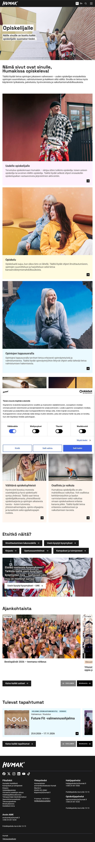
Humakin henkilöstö (10, 783)
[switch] (35, 431)
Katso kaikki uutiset (15, 683)
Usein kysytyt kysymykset (59, 543)
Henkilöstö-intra (8, 806)
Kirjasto (9, 550)
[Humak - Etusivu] (10, 3)
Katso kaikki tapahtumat (17, 743)
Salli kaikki (77, 448)
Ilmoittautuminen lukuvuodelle (20, 543)
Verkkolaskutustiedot (42, 801)
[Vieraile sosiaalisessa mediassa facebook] (3, 773)
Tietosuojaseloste (9, 802)
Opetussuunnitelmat (34, 550)
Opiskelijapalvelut (9, 790)
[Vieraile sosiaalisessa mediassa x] (8, 773)
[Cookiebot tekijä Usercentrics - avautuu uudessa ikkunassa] (81, 392)
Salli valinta (47, 448)
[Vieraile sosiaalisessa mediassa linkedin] (18, 773)
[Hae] (86, 3)
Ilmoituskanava (8, 804)
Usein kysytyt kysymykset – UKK (23, 585)
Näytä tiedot (82, 440)
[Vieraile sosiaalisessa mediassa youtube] (23, 773)
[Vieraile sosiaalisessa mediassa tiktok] (28, 773)
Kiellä (17, 448)
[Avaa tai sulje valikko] (91, 3)
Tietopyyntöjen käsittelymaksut (14, 797)
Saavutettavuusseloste (11, 799)
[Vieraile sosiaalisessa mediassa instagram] (13, 773)
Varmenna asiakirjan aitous (13, 792)
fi (77, 3)
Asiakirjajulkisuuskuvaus (11, 795)
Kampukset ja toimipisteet (69, 550)
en (81, 3)
